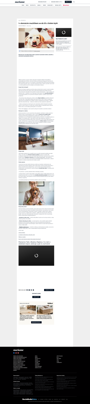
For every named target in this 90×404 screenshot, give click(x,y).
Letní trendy (19, 379)
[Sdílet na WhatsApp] (33, 290)
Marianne (41, 399)
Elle (58, 357)
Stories (36, 362)
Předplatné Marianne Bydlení (20, 357)
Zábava (38, 5)
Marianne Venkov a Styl (56, 1)
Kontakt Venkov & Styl (18, 362)
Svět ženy (59, 358)
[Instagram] (16, 353)
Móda (23, 5)
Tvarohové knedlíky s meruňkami (24, 391)
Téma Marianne (38, 366)
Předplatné (68, 1)
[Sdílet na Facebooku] (27, 290)
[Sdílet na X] (29, 290)
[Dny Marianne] (66, 5)
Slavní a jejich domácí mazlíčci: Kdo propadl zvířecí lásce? (30, 239)
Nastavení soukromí (17, 366)
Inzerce (15, 370)
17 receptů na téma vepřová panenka (25, 390)
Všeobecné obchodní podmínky (20, 367)
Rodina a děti (58, 5)
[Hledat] (74, 2)
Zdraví (44, 5)
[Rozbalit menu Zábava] (40, 5)
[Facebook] (14, 353)
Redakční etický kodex (18, 363)
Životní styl (33, 5)
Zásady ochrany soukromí (19, 365)
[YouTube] (18, 353)
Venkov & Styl (38, 367)
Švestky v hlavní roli (23, 389)
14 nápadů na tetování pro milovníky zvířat (27, 234)
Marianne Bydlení (42, 1)
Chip (59, 399)
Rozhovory (50, 5)
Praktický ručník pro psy (24, 227)
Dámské (49, 399)
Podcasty (37, 365)
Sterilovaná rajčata (16, 391)
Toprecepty (59, 362)
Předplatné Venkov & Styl (19, 358)
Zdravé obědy (24, 379)
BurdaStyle (56, 399)
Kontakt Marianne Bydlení (19, 361)
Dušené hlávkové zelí (16, 389)
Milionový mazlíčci (22, 236)
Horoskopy (37, 363)
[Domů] (20, 2)
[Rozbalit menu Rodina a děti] (61, 5)
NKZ (52, 399)
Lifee (58, 361)
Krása (27, 5)
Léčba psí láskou (22, 232)
